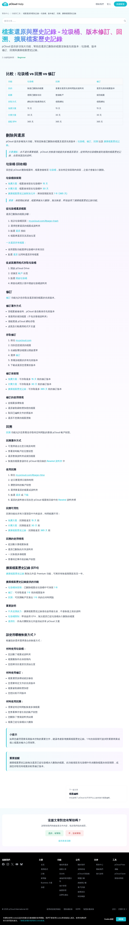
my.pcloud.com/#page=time (30, 475)
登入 (109, 4)
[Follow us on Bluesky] (21, 864)
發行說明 (99, 874)
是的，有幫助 (54, 833)
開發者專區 (119, 878)
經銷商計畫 (82, 883)
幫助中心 (5, 13)
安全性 (62, 874)
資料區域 (81, 869)
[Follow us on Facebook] (3, 864)
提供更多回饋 (64, 840)
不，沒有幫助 (75, 833)
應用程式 (44, 869)
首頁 (42, 865)
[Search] (125, 21)
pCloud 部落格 (84, 874)
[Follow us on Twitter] (12, 864)
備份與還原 (63, 865)
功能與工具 (16, 13)
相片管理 (62, 886)
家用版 (43, 878)
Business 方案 (46, 883)
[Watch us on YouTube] (17, 864)
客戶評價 (81, 887)
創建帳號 (120, 4)
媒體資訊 (81, 892)
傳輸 (116, 869)
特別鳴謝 (81, 896)
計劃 (42, 874)
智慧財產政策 (88, 909)
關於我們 (81, 865)
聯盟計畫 (81, 878)
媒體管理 (62, 890)
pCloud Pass (120, 865)
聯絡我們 (100, 4)
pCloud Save (120, 874)
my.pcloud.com (23, 340)
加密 (42, 887)
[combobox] (64, 21)
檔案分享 (62, 869)
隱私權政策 (68, 909)
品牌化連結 (63, 895)
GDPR (78, 909)
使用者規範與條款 (54, 909)
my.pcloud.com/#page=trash (43, 221)
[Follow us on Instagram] (8, 864)
